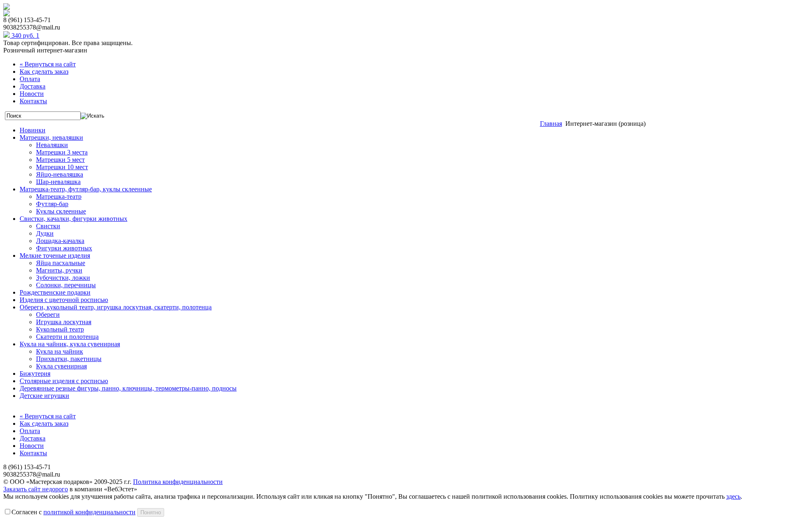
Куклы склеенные (61, 211)
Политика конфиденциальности (178, 481)
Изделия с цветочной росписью (64, 299)
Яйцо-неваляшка (59, 174)
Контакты (33, 101)
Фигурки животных (64, 248)
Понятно (150, 512)
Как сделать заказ (44, 71)
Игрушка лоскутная (63, 321)
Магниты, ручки (59, 270)
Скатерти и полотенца (67, 336)
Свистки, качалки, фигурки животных (73, 218)
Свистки (48, 226)
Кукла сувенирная (61, 366)
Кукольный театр (60, 329)
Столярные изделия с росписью (64, 380)
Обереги (48, 314)
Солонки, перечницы (66, 285)
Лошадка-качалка (60, 240)
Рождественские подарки (55, 292)
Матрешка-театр (58, 196)
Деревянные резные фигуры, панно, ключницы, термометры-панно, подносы (128, 388)
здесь (733, 496)
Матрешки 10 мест (62, 166)
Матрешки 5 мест (60, 159)
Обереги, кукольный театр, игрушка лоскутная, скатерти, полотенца (116, 307)
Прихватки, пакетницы (69, 358)
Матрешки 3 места (62, 152)
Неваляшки (52, 144)
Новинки (32, 130)
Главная (551, 123)
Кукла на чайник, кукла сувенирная (70, 344)
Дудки (45, 233)
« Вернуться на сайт (48, 64)
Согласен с (73, 512)
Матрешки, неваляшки (51, 137)
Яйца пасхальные (60, 262)
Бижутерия (35, 373)
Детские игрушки (44, 395)
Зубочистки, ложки (63, 277)
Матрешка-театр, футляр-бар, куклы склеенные (86, 189)
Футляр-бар (52, 203)
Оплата (30, 78)
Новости (32, 93)
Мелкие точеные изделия (55, 255)
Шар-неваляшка (58, 181)
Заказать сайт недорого (35, 489)
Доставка (32, 86)
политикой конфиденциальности (89, 512)
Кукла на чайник (59, 351)
